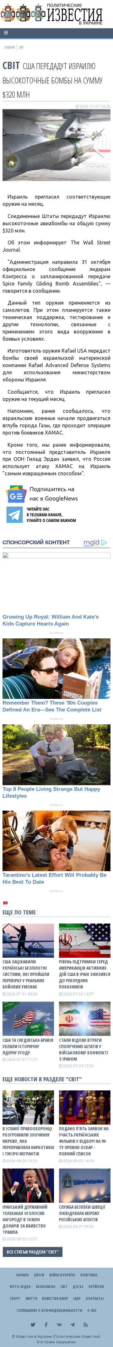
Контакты (95, 1298)
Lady (77, 1298)
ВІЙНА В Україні (62, 1275)
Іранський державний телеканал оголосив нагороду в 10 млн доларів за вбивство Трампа (25, 1219)
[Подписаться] (42, 494)
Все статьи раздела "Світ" (33, 1252)
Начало (22, 1275)
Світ (11, 65)
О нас (92, 1310)
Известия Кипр (55, 1298)
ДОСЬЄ (78, 1286)
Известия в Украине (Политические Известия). (58, 1336)
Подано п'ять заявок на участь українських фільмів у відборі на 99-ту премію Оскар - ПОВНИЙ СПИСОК (83, 1141)
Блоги (39, 1275)
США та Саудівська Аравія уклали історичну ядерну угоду (28, 1046)
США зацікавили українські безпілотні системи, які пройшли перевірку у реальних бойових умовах (26, 974)
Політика (88, 1275)
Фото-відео (20, 1286)
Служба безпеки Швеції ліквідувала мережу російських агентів (82, 1213)
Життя (31, 1298)
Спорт (15, 1298)
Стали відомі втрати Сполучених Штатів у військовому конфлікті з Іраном (83, 1049)
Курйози (96, 1286)
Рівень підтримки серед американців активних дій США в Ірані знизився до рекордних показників (84, 974)
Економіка (45, 1286)
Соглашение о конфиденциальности (49, 1310)
